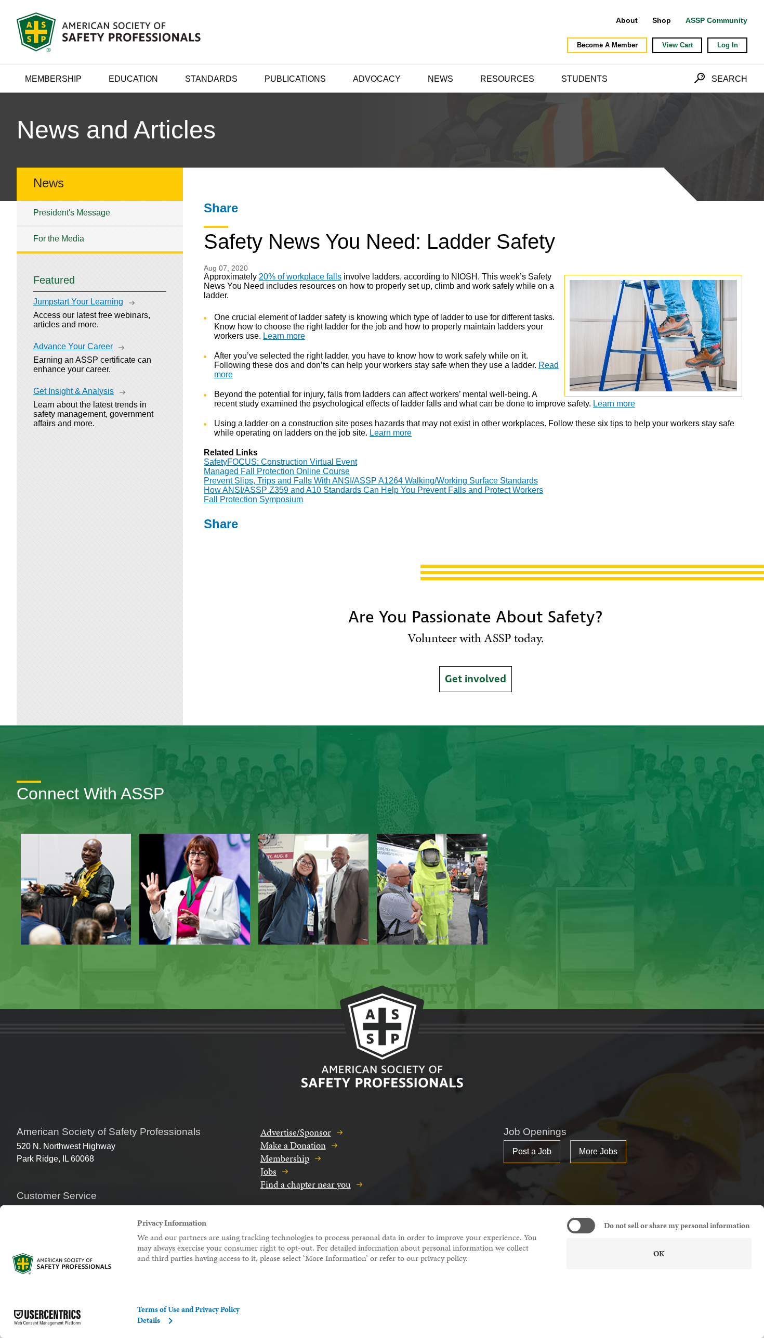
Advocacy (377, 78)
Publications (295, 78)
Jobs (268, 1171)
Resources (507, 78)
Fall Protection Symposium (253, 499)
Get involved (475, 679)
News (440, 78)
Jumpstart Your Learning (78, 301)
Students (584, 78)
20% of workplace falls (300, 276)
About (627, 20)
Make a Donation (293, 1145)
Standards (211, 78)
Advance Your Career (73, 346)
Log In (727, 45)
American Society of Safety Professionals (110, 32)
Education (133, 78)
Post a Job (531, 1151)
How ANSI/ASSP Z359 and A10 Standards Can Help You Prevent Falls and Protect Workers (373, 490)
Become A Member (607, 45)
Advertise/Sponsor (295, 1132)
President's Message (71, 212)
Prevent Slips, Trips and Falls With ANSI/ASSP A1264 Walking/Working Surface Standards (371, 480)
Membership (53, 78)
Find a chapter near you (305, 1184)
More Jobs (598, 1151)
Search (729, 78)
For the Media (58, 238)
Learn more (284, 336)
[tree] (100, 226)
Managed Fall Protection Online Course (277, 471)
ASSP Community (716, 20)
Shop (661, 20)
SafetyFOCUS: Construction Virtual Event (280, 461)
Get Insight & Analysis (73, 391)
